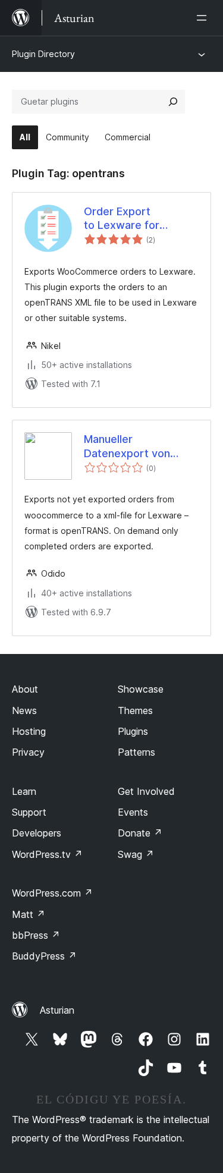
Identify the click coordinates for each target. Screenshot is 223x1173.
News (24, 710)
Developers (36, 833)
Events (133, 812)
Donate (140, 833)
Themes (135, 710)
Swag (136, 854)
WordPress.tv (47, 854)
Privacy (28, 752)
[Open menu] (204, 18)
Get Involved (146, 791)
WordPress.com (52, 893)
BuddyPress (44, 956)
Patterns (136, 752)
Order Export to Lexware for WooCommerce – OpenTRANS (128, 218)
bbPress (36, 935)
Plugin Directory (43, 54)
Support (29, 812)
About (25, 689)
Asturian (57, 1010)
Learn (24, 791)
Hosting (29, 731)
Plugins (133, 731)
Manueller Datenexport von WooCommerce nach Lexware (127, 446)
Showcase (141, 689)
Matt (28, 914)
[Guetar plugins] (173, 102)
